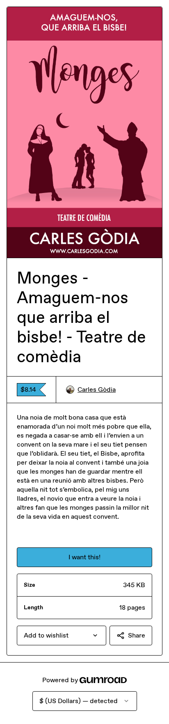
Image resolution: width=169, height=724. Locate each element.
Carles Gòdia (97, 389)
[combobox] (61, 635)
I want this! (84, 557)
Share (136, 635)
